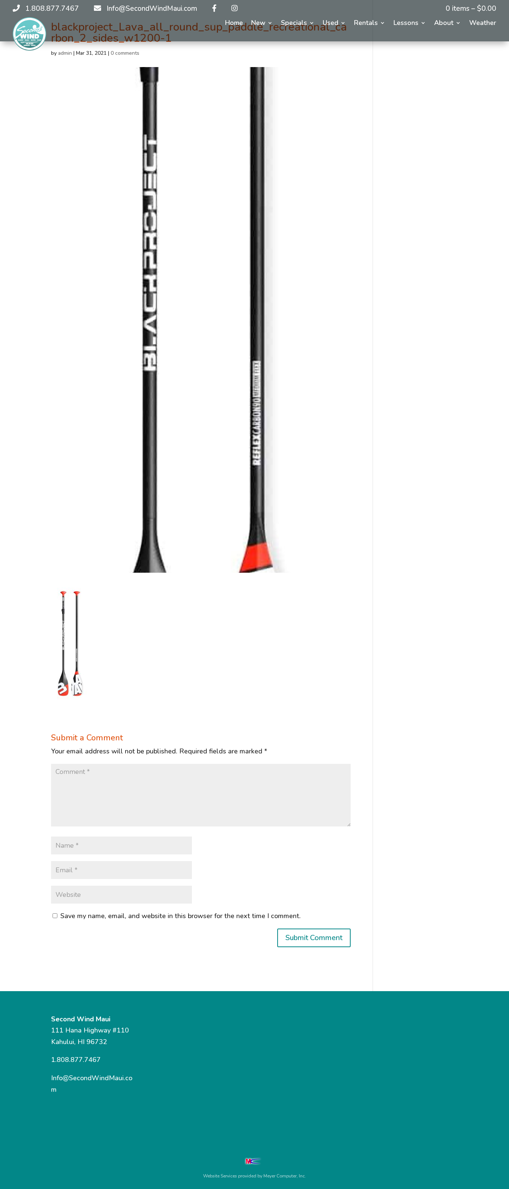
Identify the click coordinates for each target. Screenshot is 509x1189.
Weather (482, 23)
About (443, 23)
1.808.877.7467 (76, 1059)
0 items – (471, 8)
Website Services (220, 1176)
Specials (294, 23)
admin (65, 53)
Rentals (366, 23)
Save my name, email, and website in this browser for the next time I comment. (180, 915)
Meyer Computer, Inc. (284, 1176)
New (258, 23)
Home (234, 23)
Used (330, 23)
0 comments (125, 53)
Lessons (405, 23)
